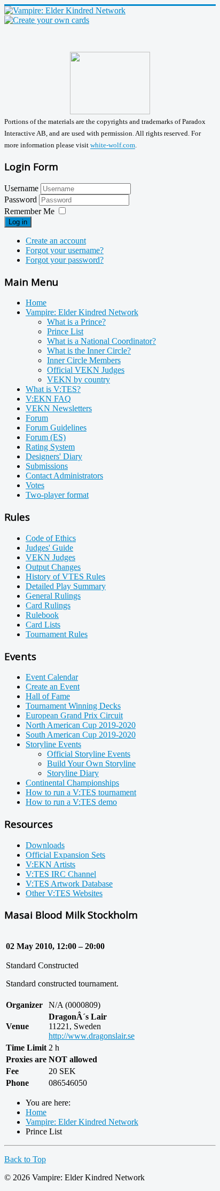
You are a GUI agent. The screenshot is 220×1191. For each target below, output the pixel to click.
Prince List (65, 331)
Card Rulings (48, 605)
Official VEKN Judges (85, 369)
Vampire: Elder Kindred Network (82, 312)
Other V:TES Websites (64, 893)
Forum (37, 417)
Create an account (56, 240)
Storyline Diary (73, 773)
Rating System (50, 446)
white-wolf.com (112, 146)
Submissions (47, 466)
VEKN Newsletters (59, 408)
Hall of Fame (48, 696)
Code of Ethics (51, 538)
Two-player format (57, 494)
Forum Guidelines (56, 427)
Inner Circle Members (84, 360)
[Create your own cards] (46, 20)
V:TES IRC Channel (61, 874)
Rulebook (42, 615)
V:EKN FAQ (48, 398)
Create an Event (53, 686)
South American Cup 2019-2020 (81, 734)
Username (21, 188)
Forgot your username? (65, 250)
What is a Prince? (76, 321)
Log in (18, 222)
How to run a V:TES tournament (81, 792)
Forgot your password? (65, 259)
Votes (35, 485)
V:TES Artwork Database (69, 883)
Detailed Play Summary (66, 586)
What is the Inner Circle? (89, 350)
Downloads (45, 845)
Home (36, 302)
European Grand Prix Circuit (74, 715)
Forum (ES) (46, 437)
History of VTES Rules (65, 576)
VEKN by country (78, 379)
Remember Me (29, 211)
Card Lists (43, 624)
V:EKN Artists (50, 864)
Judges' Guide (49, 547)
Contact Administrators (64, 475)
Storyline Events (53, 744)
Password (21, 199)
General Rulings (53, 595)
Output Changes (53, 566)
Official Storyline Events (88, 753)
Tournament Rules (57, 634)
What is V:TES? (53, 389)
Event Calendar (52, 676)
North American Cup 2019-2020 (81, 725)
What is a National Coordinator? (101, 341)
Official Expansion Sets (65, 854)
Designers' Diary (54, 456)
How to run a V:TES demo (71, 801)
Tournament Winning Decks (73, 705)
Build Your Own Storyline (91, 763)
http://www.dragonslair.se (92, 1035)
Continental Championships (72, 782)
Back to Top (25, 1159)
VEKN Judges (50, 557)
